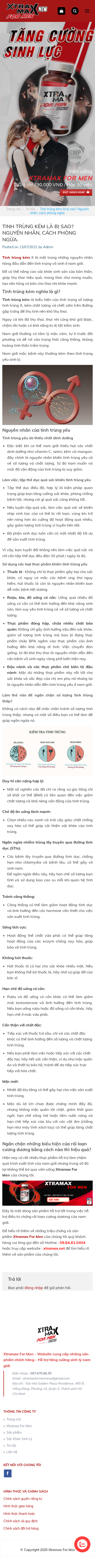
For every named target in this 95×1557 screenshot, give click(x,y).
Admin (48, 247)
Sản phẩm (13, 1432)
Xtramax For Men (28, 1236)
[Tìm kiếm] (75, 11)
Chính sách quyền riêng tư (22, 1499)
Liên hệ (11, 1452)
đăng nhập (33, 1287)
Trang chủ (13, 209)
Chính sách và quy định (20, 1521)
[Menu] (87, 11)
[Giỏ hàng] (61, 11)
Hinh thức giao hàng (18, 1506)
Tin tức (30, 209)
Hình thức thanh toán (19, 1514)
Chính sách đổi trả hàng (21, 1528)
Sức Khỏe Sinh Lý (19, 1439)
